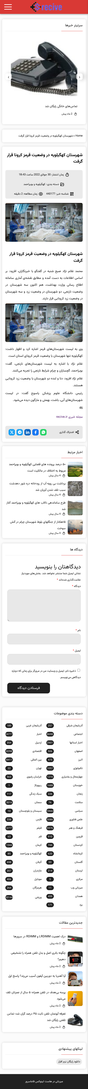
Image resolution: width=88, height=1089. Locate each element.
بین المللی (24, 760)
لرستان (65, 871)
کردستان (65, 845)
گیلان (24, 862)
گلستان (65, 862)
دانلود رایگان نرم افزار (69, 1062)
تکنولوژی (64, 768)
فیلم (23, 828)
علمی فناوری (64, 819)
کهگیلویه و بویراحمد (34, 184)
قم (25, 836)
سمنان (24, 802)
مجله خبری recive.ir (69, 417)
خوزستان (64, 785)
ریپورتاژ (25, 785)
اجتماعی (64, 734)
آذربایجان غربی (24, 726)
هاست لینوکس (43, 1081)
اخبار (23, 734)
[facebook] (35, 432)
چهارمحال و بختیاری (64, 777)
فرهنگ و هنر (64, 828)
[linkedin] (27, 432)
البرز (65, 760)
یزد (65, 905)
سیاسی (64, 811)
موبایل (24, 879)
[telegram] (19, 432)
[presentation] (79, 76)
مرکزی (66, 879)
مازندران (24, 871)
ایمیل (77, 651)
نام (78, 630)
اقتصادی (24, 751)
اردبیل (24, 743)
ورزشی (23, 897)
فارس (24, 819)
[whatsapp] (43, 432)
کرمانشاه (65, 854)
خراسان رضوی (24, 777)
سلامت (65, 802)
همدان (65, 896)
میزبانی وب (65, 888)
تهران (25, 768)
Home (79, 136)
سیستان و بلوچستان (25, 811)
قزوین (65, 836)
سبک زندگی (24, 794)
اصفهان (65, 751)
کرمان (24, 845)
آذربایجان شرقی (65, 726)
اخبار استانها (64, 743)
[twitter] (12, 432)
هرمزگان (24, 888)
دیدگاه (76, 586)
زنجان (65, 794)
